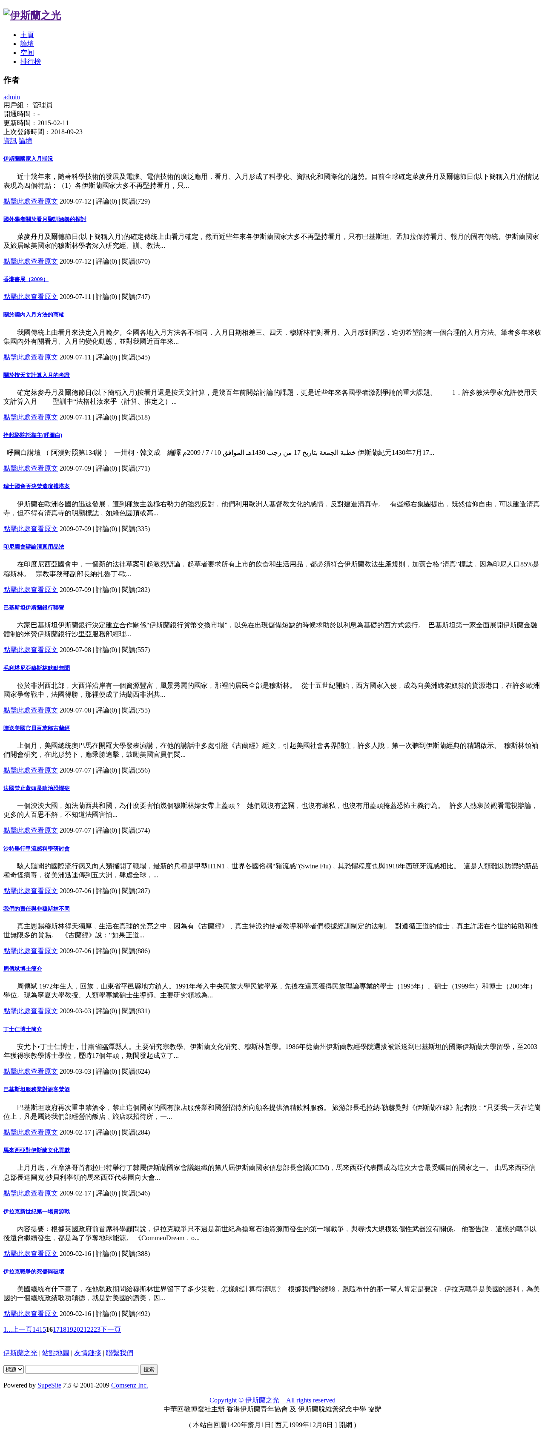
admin (11, 97)
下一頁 (110, 1329)
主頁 (27, 34)
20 (76, 1329)
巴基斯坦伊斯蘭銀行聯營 (33, 607)
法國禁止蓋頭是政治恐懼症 (36, 788)
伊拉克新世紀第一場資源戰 (36, 1211)
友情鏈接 (87, 1352)
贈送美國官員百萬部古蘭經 (36, 728)
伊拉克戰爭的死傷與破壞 (33, 1271)
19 (69, 1329)
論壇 (27, 43)
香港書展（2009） (26, 279)
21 (83, 1329)
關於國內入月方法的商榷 (33, 314)
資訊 (10, 140)
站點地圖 (55, 1352)
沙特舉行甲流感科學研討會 (36, 848)
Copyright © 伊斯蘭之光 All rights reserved (272, 1400)
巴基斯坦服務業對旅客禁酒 (36, 1089)
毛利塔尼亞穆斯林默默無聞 (36, 668)
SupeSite (49, 1385)
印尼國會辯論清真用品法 (33, 546)
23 (97, 1329)
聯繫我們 (119, 1352)
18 (63, 1329)
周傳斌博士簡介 (22, 968)
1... (7, 1329)
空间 (27, 52)
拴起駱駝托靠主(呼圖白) (32, 435)
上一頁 (22, 1329)
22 (90, 1329)
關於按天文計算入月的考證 (36, 375)
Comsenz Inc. (129, 1385)
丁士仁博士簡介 (22, 1029)
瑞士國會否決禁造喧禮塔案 (36, 486)
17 (56, 1329)
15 (42, 1329)
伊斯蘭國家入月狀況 (28, 158)
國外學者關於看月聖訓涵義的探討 (44, 219)
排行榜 (30, 61)
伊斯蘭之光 (20, 1352)
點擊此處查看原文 (30, 201)
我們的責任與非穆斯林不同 (36, 908)
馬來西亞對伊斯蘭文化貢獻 (36, 1150)
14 (35, 1329)
